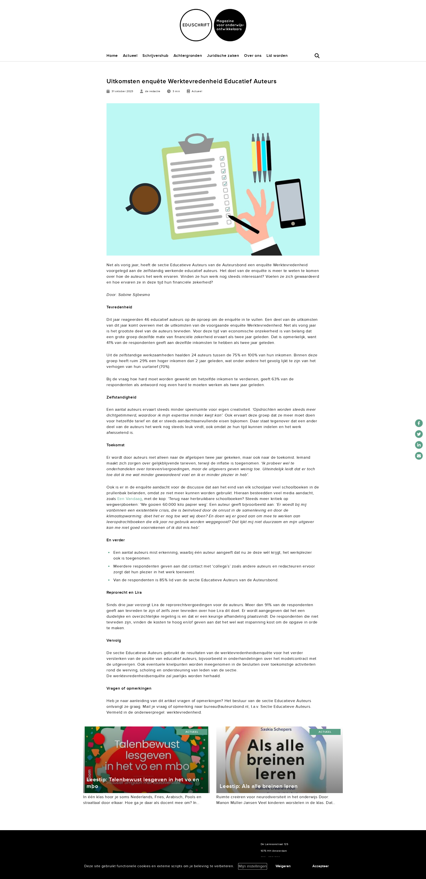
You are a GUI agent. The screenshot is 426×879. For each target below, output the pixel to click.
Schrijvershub (155, 55)
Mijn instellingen (253, 866)
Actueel (130, 55)
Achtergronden (188, 55)
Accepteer (320, 866)
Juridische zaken (223, 55)
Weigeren (283, 866)
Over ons (252, 55)
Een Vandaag (129, 498)
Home (112, 55)
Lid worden (277, 55)
